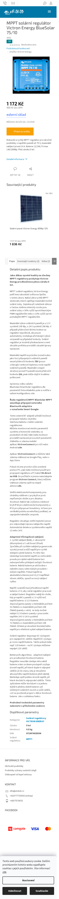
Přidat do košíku (22, 131)
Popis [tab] (12, 261)
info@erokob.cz (17, 791)
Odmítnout (14, 891)
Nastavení (28, 880)
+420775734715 (16, 800)
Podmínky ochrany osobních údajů (20, 770)
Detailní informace (15, 159)
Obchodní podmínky (14, 766)
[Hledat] (45, 3)
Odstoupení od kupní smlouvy (18, 774)
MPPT (29, 739)
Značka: (20, 51)
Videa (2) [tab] (46, 261)
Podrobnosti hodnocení (18, 48)
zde (4, 872)
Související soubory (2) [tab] (28, 261)
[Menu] (49, 11)
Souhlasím (42, 891)
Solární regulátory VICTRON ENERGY (36, 720)
